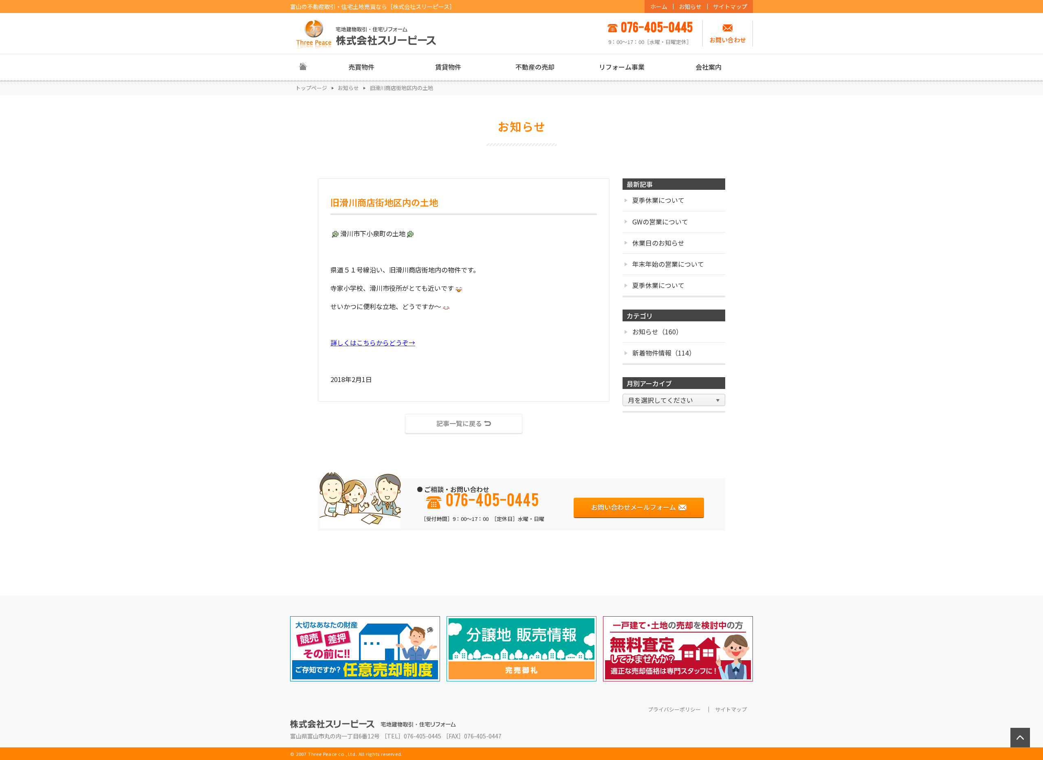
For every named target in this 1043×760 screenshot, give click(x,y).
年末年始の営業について (668, 264)
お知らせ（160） (657, 331)
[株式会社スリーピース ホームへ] (366, 33)
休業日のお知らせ (658, 243)
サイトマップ (730, 6)
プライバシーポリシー (674, 709)
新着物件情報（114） (663, 353)
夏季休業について (658, 200)
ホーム (658, 6)
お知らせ (690, 6)
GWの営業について (660, 221)
